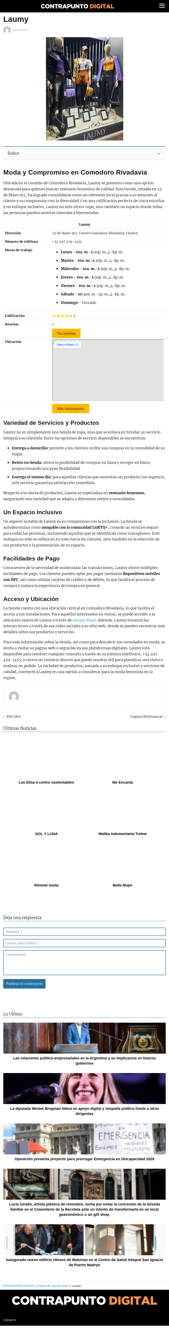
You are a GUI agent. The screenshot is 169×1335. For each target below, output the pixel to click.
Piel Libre (14, 717)
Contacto (9, 1320)
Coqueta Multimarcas (146, 717)
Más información (70, 408)
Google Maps (84, 620)
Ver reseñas (66, 333)
